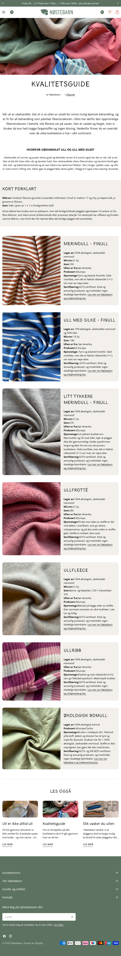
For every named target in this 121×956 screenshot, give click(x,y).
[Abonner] (72, 917)
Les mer (7, 844)
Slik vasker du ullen (98, 823)
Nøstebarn (17, 943)
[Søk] (11, 12)
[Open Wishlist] (110, 12)
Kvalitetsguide (54, 823)
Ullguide (70, 94)
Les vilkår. (59, 924)
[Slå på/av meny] (3, 12)
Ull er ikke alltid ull (17, 823)
